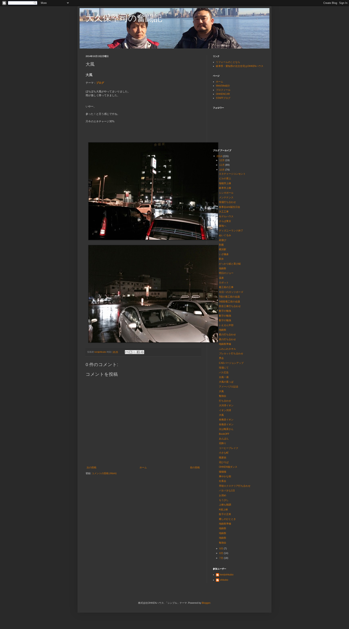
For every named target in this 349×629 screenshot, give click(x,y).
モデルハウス (226, 216)
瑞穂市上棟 (225, 183)
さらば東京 (225, 221)
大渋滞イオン (226, 405)
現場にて (224, 367)
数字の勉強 (225, 310)
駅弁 (221, 259)
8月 (221, 553)
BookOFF (224, 434)
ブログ (100, 82)
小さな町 (224, 452)
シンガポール (226, 192)
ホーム (143, 467)
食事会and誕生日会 (229, 207)
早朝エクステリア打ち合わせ (234, 485)
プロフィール (223, 90)
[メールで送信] (127, 352)
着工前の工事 (226, 287)
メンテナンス (226, 197)
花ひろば (224, 462)
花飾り (222, 443)
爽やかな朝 (225, 476)
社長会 (222, 481)
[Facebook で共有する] (138, 352)
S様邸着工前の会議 (229, 301)
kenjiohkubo (226, 574)
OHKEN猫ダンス (228, 466)
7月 (221, 558)
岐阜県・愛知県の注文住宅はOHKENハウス (239, 66)
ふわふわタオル (227, 348)
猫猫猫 (222, 471)
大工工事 (224, 211)
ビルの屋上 (225, 178)
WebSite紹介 (223, 85)
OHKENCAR (223, 94)
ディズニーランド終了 (231, 230)
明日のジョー (226, 273)
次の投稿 (91, 467)
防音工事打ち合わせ (230, 306)
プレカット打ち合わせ (231, 353)
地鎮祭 (222, 268)
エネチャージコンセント (232, 173)
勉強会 (222, 396)
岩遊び (222, 240)
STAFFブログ (223, 98)
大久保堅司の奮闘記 (124, 18)
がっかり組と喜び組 (230, 263)
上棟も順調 (225, 504)
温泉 (221, 278)
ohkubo (224, 579)
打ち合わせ (225, 400)
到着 (221, 244)
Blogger (206, 603)
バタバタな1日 (227, 490)
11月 (222, 165)
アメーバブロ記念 (228, 386)
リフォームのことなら (228, 62)
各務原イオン (226, 419)
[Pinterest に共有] (142, 352)
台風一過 (224, 377)
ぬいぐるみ (225, 235)
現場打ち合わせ (227, 202)
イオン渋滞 (225, 410)
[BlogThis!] (131, 352)
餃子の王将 (225, 514)
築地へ (222, 225)
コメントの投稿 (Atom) (104, 473)
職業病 (222, 457)
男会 (221, 358)
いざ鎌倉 (224, 254)
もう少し (224, 500)
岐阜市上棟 (225, 188)
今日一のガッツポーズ (231, 292)
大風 (221, 391)
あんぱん (224, 438)
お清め (222, 495)
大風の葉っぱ (226, 381)
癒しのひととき (227, 519)
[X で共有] (134, 352)
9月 (221, 548)
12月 (222, 160)
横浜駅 (222, 249)
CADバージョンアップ (231, 363)
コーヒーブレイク (228, 448)
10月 (222, 169)
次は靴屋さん (226, 429)
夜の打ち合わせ (227, 334)
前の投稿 (195, 467)
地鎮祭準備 (225, 344)
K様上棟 (223, 509)
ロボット (224, 282)
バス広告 (224, 372)
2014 (220, 156)
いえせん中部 (226, 325)
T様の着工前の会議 (229, 296)
